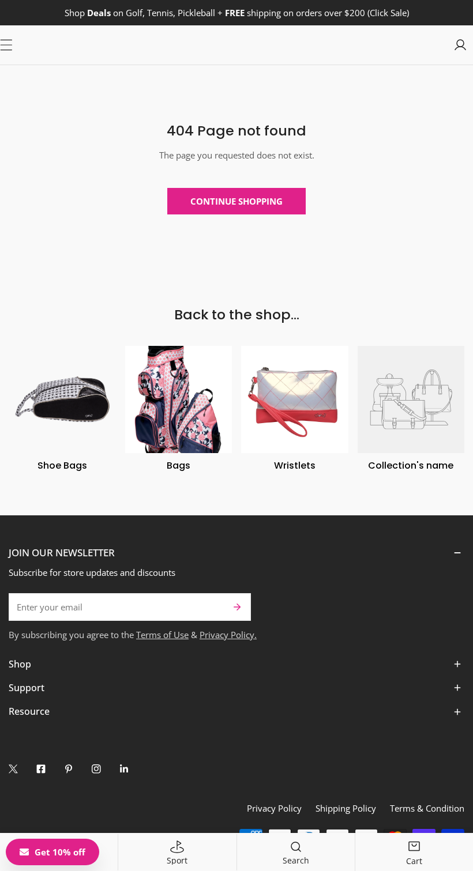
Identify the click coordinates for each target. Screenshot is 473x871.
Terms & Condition (427, 808)
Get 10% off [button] (60, 852)
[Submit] (237, 607)
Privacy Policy (274, 808)
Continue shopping (236, 201)
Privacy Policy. (228, 634)
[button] (236, 553)
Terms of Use (162, 634)
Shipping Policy (346, 808)
